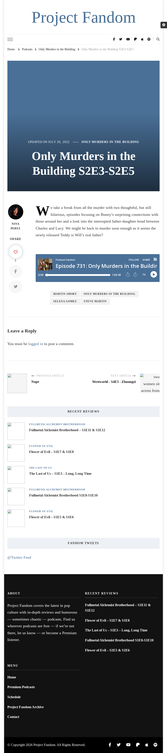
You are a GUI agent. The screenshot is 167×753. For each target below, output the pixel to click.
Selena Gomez (65, 301)
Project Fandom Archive (25, 707)
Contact (13, 717)
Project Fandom (84, 17)
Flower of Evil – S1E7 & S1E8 (51, 452)
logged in (35, 344)
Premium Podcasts (21, 687)
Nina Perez (15, 226)
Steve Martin (95, 301)
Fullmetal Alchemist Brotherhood (57, 424)
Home (11, 677)
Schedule (14, 697)
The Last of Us (40, 468)
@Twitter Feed (19, 557)
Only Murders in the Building (110, 142)
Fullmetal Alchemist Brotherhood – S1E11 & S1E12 (67, 430)
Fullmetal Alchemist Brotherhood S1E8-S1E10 (63, 495)
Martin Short (65, 293)
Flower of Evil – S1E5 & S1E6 (51, 517)
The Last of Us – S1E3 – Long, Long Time (60, 473)
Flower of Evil (41, 446)
